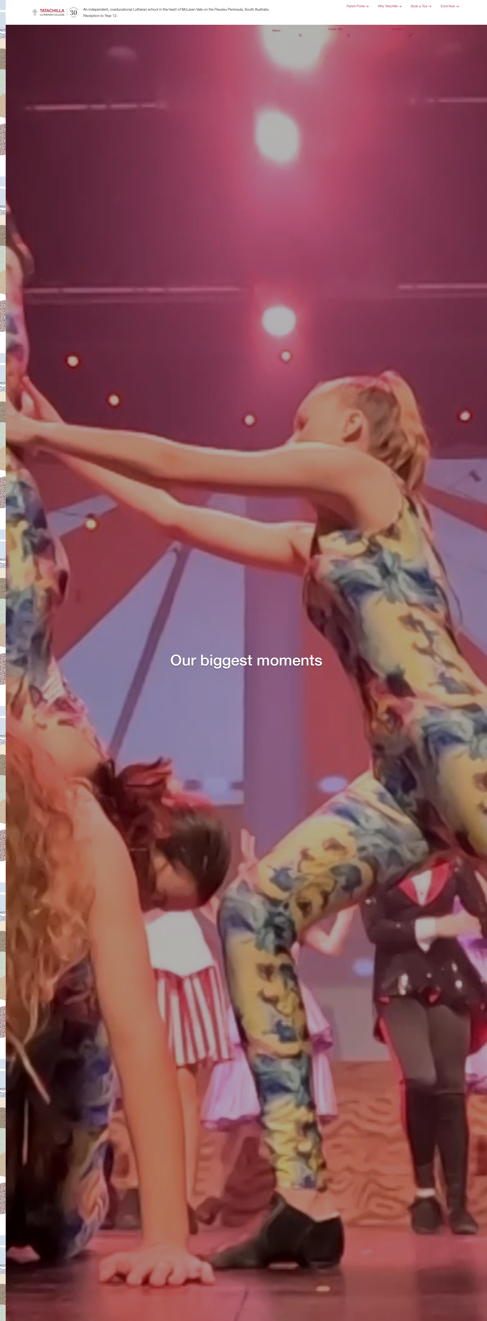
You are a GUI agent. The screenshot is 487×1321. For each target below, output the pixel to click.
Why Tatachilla (388, 6)
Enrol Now (448, 6)
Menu (276, 30)
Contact (397, 29)
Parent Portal (356, 6)
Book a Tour (419, 6)
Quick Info (335, 29)
